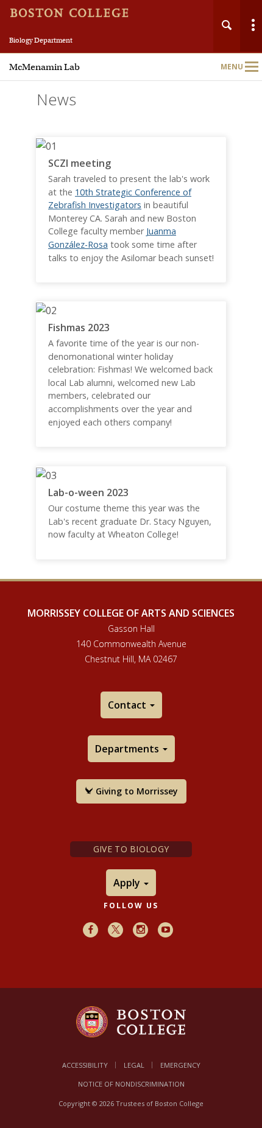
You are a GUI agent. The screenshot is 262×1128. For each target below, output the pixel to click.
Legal (134, 1065)
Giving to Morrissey (135, 791)
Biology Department (41, 40)
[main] (131, 351)
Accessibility (85, 1065)
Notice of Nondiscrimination (131, 1083)
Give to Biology (131, 849)
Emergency (180, 1065)
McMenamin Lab (44, 66)
